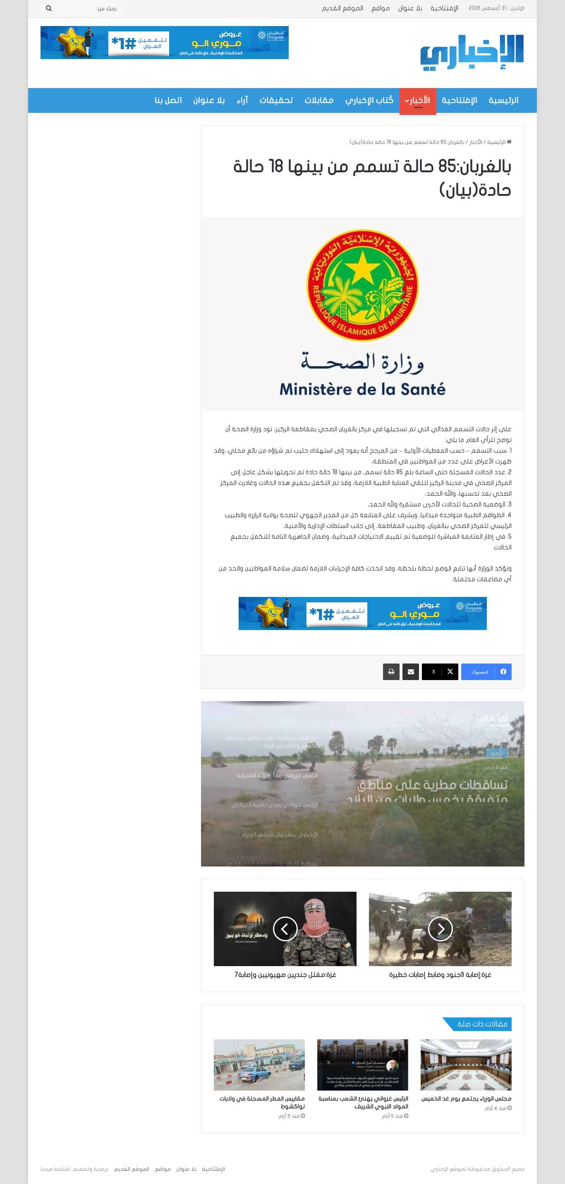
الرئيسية (504, 100)
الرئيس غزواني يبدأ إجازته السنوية (442, 787)
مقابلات (319, 100)
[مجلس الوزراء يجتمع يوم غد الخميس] (466, 1065)
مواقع (380, 8)
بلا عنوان (410, 8)
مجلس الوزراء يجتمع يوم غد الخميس (466, 1099)
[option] (362, 784)
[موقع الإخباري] (471, 53)
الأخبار (420, 100)
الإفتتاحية (444, 8)
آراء (242, 100)
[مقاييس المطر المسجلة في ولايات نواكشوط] (259, 1065)
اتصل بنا (168, 100)
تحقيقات (276, 100)
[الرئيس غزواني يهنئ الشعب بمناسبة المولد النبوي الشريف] (362, 1065)
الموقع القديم (342, 8)
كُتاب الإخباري (369, 100)
